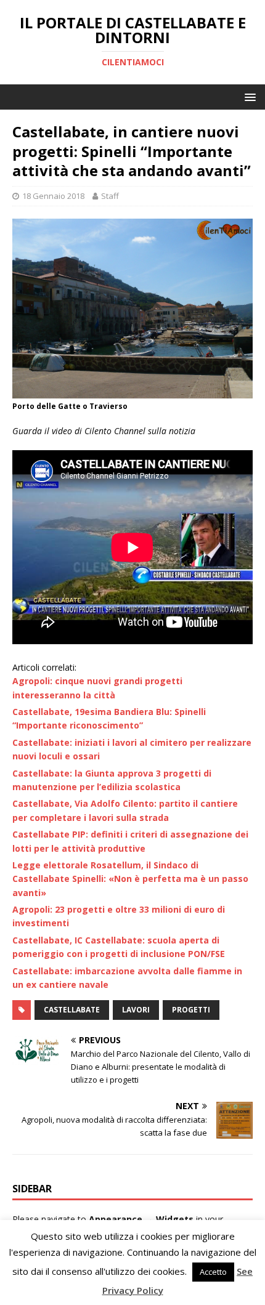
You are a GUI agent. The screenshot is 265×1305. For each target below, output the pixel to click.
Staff (110, 195)
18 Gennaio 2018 (53, 195)
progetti (191, 1009)
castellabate (72, 1009)
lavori (136, 1009)
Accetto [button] (213, 1271)
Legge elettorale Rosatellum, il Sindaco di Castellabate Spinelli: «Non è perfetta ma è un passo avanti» (130, 879)
